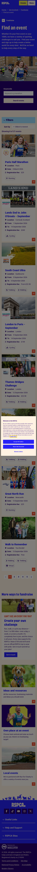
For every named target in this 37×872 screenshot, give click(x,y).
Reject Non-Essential (18, 446)
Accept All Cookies (18, 441)
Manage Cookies (18, 451)
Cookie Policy (13, 436)
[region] (18, 436)
